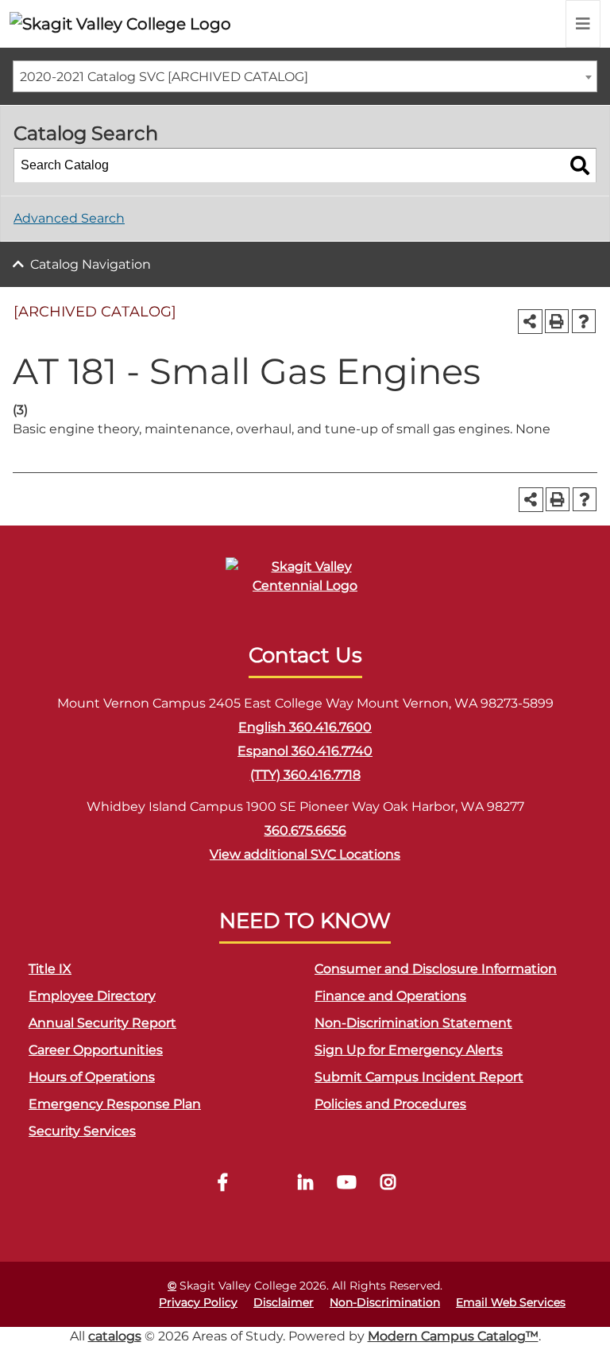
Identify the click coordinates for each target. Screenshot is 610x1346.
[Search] (579, 165)
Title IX (50, 968)
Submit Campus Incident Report (419, 1076)
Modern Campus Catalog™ (453, 1336)
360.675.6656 (305, 830)
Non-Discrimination (385, 1302)
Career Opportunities (96, 1049)
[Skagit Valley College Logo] (120, 24)
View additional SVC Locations (305, 854)
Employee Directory (92, 995)
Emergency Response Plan (115, 1103)
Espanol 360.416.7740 (305, 750)
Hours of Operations (92, 1076)
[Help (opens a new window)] (584, 321)
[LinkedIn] (305, 1184)
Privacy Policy (198, 1302)
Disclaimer (283, 1302)
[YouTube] (346, 1184)
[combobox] (305, 76)
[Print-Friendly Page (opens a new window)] (557, 321)
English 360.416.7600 (305, 727)
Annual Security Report (102, 1022)
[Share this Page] (530, 321)
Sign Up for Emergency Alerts (409, 1049)
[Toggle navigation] (583, 24)
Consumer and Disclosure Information (436, 968)
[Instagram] (387, 1184)
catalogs (114, 1336)
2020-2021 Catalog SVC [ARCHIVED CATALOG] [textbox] (164, 76)
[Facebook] (222, 1184)
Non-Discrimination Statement (413, 1022)
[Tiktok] (263, 1184)
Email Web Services (511, 1302)
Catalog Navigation (90, 264)
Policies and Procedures (390, 1103)
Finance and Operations (390, 995)
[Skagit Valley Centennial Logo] (305, 583)
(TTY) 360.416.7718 (305, 774)
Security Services (82, 1130)
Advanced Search (69, 218)
